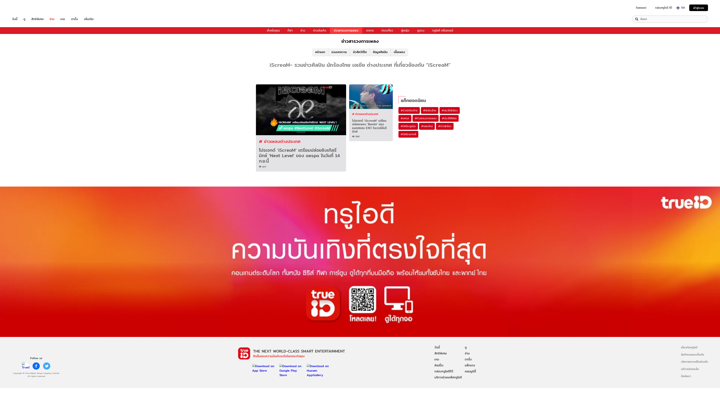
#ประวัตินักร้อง (450, 110)
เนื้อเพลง (399, 52)
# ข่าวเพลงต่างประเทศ (279, 141)
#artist (405, 118)
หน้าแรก (320, 52)
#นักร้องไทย (429, 110)
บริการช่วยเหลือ (690, 369)
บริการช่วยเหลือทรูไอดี (448, 377)
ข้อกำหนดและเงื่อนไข (692, 354)
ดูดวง (420, 30)
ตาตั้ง (74, 19)
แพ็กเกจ (470, 365)
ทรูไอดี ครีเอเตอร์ (442, 30)
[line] (25, 366)
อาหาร (370, 30)
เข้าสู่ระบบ (698, 8)
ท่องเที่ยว (387, 30)
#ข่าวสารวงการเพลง (425, 118)
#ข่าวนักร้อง (444, 126)
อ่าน (52, 19)
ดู (24, 19)
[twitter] (46, 366)
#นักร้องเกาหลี (408, 134)
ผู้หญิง (405, 30)
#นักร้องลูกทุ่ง (408, 126)
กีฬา (290, 30)
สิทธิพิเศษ (37, 19)
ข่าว (303, 30)
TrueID (23, 7)
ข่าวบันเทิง (319, 30)
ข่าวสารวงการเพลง (346, 30)
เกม (62, 19)
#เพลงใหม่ (427, 126)
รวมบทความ (339, 52)
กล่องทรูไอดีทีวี (443, 371)
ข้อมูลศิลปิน (380, 52)
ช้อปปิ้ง (438, 365)
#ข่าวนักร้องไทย (409, 110)
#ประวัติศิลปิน (449, 118)
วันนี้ (14, 19)
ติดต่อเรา (686, 376)
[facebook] (36, 366)
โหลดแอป (641, 8)
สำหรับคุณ (273, 30)
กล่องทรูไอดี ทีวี (663, 8)
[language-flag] (678, 7)
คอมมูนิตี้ (470, 371)
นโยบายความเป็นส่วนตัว (694, 361)
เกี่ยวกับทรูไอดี (689, 347)
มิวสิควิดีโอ (360, 52)
